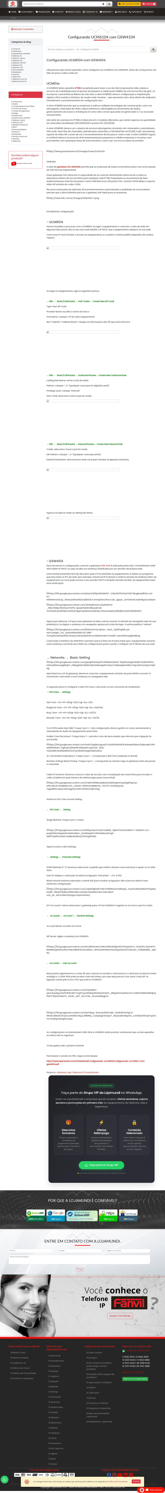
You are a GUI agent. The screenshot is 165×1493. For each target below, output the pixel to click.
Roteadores (16, 72)
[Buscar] (109, 4)
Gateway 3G (17, 56)
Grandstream (92, 1072)
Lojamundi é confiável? (100, 1383)
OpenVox (55, 1402)
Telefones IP (78, 1072)
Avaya (53, 1464)
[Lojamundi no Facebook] (109, 1476)
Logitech (54, 1376)
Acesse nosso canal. (24, 163)
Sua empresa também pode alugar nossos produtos (99, 1366)
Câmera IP (16, 49)
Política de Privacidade (24, 1373)
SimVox (92, 1398)
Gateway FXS (17, 65)
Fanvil (53, 1438)
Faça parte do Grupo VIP (104, 1165)
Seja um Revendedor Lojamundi (98, 1415)
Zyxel (53, 1459)
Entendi (136, 1481)
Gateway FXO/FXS (19, 63)
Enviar (79, 1269)
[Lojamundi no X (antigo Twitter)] (131, 1476)
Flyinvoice (55, 1366)
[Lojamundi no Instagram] (114, 1476)
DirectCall (55, 1356)
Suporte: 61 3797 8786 (133, 1372)
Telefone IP (16, 77)
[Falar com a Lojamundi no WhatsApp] (4, 1479)
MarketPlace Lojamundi (100, 1422)
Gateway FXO (17, 60)
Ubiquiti (54, 1382)
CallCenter (93, 1393)
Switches (15, 74)
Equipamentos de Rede (21, 53)
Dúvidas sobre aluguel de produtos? (100, 1375)
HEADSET (150, 12)
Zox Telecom (56, 1449)
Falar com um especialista (135, 1379)
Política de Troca (21, 1368)
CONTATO (58, 12)
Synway (54, 1371)
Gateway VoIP (17, 67)
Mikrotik (54, 1387)
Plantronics (56, 1423)
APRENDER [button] (106, 12)
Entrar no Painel (20, 1358)
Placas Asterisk (17, 70)
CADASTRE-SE (91, 12)
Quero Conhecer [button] (119, 1316)
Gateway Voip (64, 1072)
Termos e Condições (22, 1378)
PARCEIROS (122, 12)
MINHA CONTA (74, 12)
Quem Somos (95, 1353)
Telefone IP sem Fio (19, 81)
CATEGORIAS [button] (26, 12)
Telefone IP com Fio (19, 79)
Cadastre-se (19, 1363)
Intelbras (54, 1433)
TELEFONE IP (136, 12)
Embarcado (16, 51)
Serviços (92, 1358)
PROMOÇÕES (44, 12)
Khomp (54, 1392)
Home (13, 18)
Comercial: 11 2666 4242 (137, 1351)
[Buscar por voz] (103, 4)
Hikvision (54, 1418)
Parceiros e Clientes (98, 1403)
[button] (129, 4)
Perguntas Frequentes (99, 1408)
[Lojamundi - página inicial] (13, 4)
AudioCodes (56, 1407)
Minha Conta (19, 1353)
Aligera (54, 1454)
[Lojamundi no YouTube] (120, 1476)
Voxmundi (55, 1397)
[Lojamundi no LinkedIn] (126, 1476)
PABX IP (92, 1388)
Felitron (54, 1428)
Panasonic (55, 1443)
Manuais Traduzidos (23, 29)
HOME (14, 12)
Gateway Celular (18, 58)
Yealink (54, 1412)
